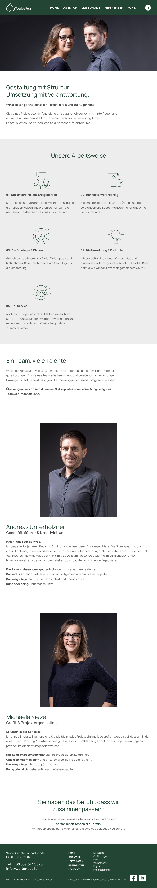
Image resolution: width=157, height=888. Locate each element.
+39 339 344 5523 (24, 864)
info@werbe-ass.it (21, 868)
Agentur (70, 7)
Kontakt (134, 7)
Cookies (102, 879)
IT (148, 7)
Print (95, 859)
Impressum (73, 879)
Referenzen (113, 7)
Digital (96, 866)
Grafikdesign (100, 856)
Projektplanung (101, 869)
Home (54, 7)
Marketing (98, 852)
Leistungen (91, 7)
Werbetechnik (100, 862)
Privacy (84, 879)
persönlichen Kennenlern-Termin (78, 824)
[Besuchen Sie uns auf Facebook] (133, 877)
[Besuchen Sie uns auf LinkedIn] (142, 877)
